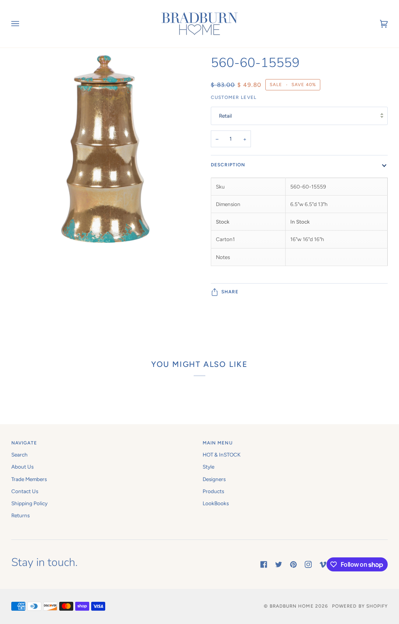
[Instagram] (308, 564)
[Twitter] (278, 564)
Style (208, 467)
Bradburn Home (292, 606)
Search (19, 454)
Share (229, 291)
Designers (214, 479)
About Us (22, 467)
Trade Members (29, 479)
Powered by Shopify (360, 606)
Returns (20, 515)
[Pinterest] (293, 564)
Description (228, 164)
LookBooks (216, 503)
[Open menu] (23, 24)
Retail (225, 116)
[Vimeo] (323, 564)
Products (213, 491)
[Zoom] (105, 196)
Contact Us (24, 491)
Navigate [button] (24, 443)
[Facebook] (263, 564)
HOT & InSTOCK (221, 454)
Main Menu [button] (218, 443)
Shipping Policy (29, 503)
